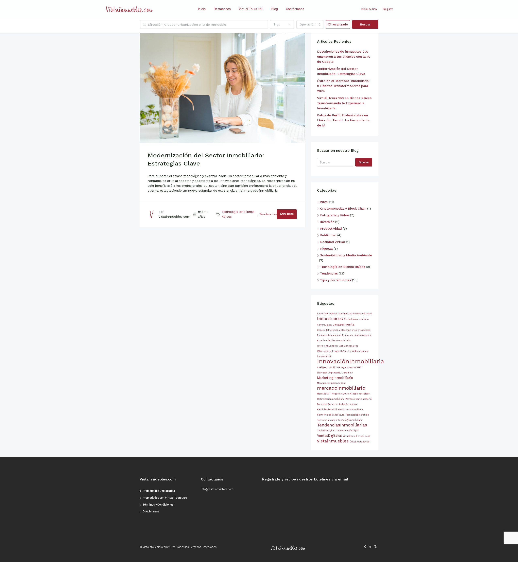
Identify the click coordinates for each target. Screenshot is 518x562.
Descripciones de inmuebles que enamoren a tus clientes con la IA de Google (343, 57)
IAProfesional (324, 351)
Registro (388, 9)
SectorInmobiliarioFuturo (330, 415)
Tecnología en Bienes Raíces (238, 214)
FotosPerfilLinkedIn (327, 346)
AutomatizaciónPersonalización (355, 313)
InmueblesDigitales (358, 351)
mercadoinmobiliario (341, 388)
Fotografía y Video (334, 215)
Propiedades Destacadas (159, 490)
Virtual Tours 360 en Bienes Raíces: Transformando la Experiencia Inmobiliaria (344, 103)
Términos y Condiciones (158, 504)
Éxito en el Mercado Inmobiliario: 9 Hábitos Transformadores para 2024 (343, 86)
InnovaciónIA (324, 356)
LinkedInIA (347, 372)
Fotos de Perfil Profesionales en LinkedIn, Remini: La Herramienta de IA (343, 120)
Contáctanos (295, 9)
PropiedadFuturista (327, 404)
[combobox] (282, 24)
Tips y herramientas (335, 280)
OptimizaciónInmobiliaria (330, 399)
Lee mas (287, 213)
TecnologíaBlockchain (357, 415)
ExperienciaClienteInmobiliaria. (334, 340)
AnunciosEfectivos (327, 313)
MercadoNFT (324, 393)
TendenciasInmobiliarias (342, 425)
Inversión (327, 222)
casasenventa (344, 324)
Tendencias (268, 214)
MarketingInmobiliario (335, 378)
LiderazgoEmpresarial (329, 372)
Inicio (202, 9)
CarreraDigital (324, 324)
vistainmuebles (333, 441)
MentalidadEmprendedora (331, 383)
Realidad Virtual (332, 242)
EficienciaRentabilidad (329, 335)
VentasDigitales (329, 436)
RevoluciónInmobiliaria (350, 409)
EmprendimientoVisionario (357, 335)
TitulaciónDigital (325, 430)
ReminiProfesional (327, 409)
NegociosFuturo (340, 393)
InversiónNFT (354, 367)
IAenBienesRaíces (348, 346)
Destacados (222, 9)
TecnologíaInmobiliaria (350, 420)
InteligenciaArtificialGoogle (331, 367)
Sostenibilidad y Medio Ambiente (346, 255)
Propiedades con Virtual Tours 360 (165, 497)
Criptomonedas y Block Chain (343, 208)
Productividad (331, 228)
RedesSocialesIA (348, 404)
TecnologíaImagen (327, 420)
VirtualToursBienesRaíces (356, 436)
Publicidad (328, 235)
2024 (324, 202)
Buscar (365, 24)
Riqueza (326, 248)
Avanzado (340, 24)
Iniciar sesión (369, 9)
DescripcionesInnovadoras (355, 330)
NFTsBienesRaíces (360, 393)
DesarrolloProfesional (328, 330)
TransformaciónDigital (347, 430)
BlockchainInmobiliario (356, 319)
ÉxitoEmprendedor (360, 441)
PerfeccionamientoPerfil (358, 399)
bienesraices (330, 318)
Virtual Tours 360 (251, 9)
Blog (274, 9)
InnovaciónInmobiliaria (350, 361)
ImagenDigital (339, 351)
